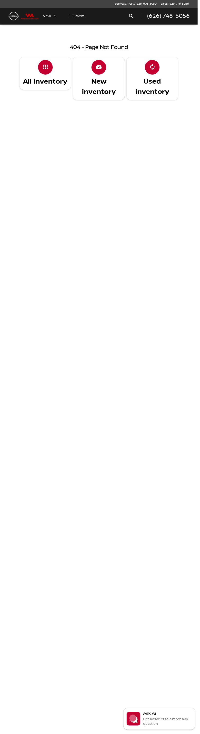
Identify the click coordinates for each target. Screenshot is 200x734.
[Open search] (131, 16)
